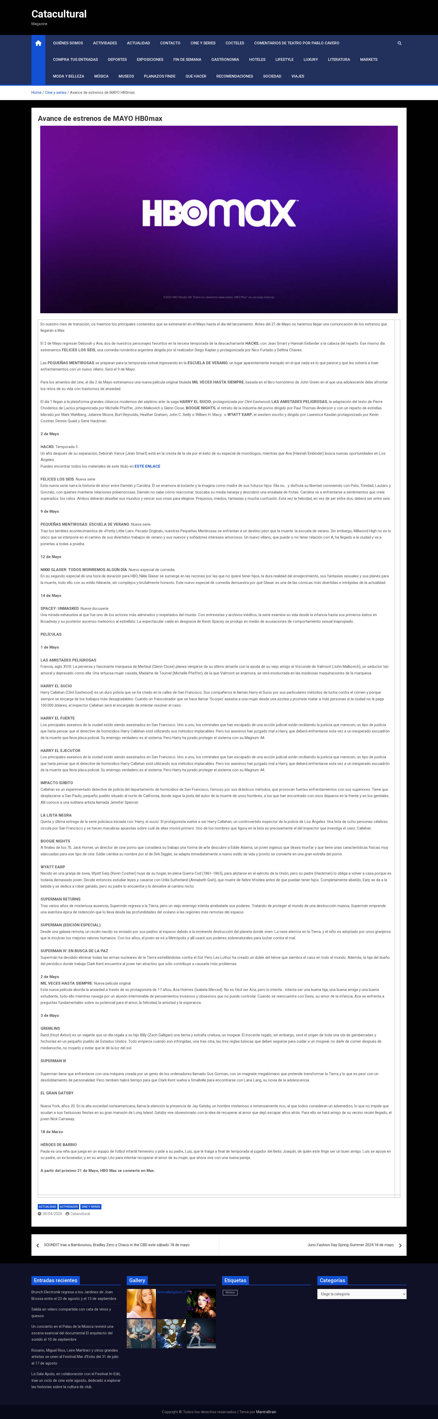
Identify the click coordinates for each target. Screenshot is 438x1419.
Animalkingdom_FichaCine (179, 1292)
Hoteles (257, 59)
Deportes (117, 59)
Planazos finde (159, 76)
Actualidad (138, 43)
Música (101, 76)
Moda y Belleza (68, 76)
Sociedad (272, 76)
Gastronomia (225, 59)
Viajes (297, 76)
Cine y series (203, 43)
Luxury (311, 59)
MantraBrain (266, 1412)
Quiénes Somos (68, 43)
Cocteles (235, 43)
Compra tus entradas (75, 59)
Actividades (105, 43)
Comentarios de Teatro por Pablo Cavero (296, 43)
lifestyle (285, 59)
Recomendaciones (234, 76)
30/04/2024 (52, 1214)
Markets (368, 59)
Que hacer (196, 76)
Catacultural (59, 14)
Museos (126, 76)
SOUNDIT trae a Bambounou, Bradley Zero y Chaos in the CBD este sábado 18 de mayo (117, 1245)
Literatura (339, 59)
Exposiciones (150, 59)
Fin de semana (187, 59)
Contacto (170, 43)
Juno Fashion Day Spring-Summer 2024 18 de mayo (350, 1245)
